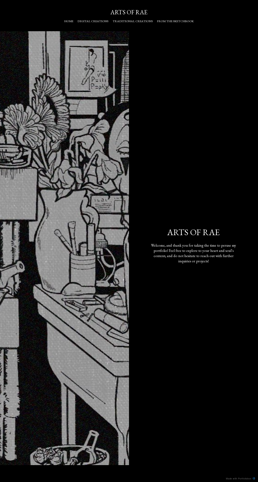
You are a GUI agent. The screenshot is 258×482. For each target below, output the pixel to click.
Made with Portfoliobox (239, 478)
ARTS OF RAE (129, 12)
